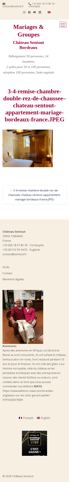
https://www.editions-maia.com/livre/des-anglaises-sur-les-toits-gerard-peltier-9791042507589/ (28, 395)
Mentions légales (13, 279)
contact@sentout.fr (13, 6)
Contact (7, 273)
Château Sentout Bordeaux (28, 45)
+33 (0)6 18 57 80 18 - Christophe (42, 5)
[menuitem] (49, 12)
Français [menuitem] (28, 418)
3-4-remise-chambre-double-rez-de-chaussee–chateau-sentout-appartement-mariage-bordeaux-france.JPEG (34, 195)
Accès (6, 267)
